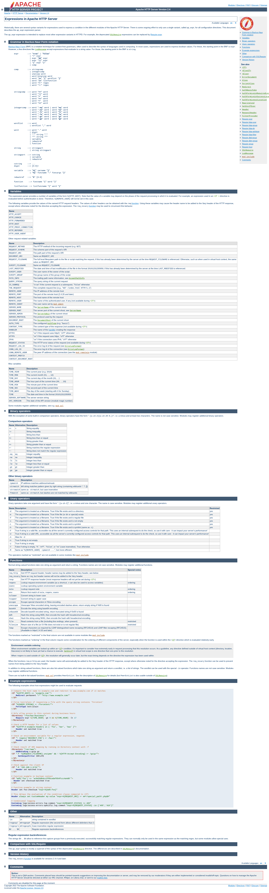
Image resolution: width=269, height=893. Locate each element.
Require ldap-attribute (250, 131)
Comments (246, 160)
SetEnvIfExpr (249, 106)
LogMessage (247, 153)
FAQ (248, 5)
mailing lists (102, 878)
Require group (247, 144)
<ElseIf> (246, 71)
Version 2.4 (44, 13)
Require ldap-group (249, 125)
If (173, 640)
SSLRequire (115, 35)
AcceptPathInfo (76, 278)
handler (52, 330)
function (135, 203)
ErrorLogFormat (73, 346)
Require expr (156, 34)
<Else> (245, 74)
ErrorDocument (249, 77)
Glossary (255, 5)
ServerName (43, 307)
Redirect (246, 87)
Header (245, 109)
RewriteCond (248, 103)
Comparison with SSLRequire (254, 57)
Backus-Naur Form (16, 46)
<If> (244, 67)
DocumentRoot (44, 320)
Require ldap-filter (249, 135)
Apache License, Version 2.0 (31, 888)
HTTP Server (18, 13)
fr (236, 23)
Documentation (31, 13)
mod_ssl (59, 406)
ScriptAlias (248, 84)
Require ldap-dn (248, 128)
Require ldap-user (249, 122)
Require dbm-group (249, 141)
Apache (7, 13)
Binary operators (248, 41)
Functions (246, 47)
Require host (247, 147)
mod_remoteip (82, 352)
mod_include (248, 157)
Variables (246, 38)
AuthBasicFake (249, 90)
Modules (231, 5)
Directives (241, 5)
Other (244, 53)
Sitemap (263, 5)
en (231, 23)
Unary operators (248, 44)
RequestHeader (249, 113)
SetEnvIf (68, 651)
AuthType (51, 323)
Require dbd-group (249, 138)
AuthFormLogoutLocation (254, 100)
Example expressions (251, 50)
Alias (245, 80)
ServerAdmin (43, 314)
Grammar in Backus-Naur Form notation (252, 33)
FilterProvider (250, 116)
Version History (248, 60)
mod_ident (58, 304)
